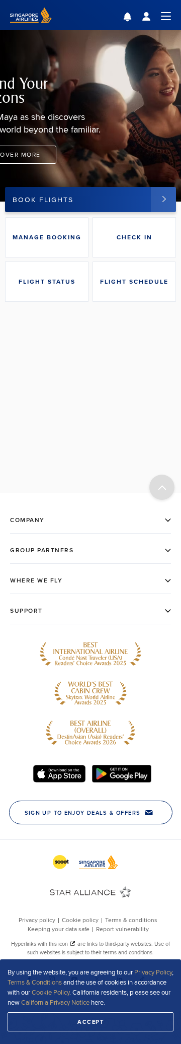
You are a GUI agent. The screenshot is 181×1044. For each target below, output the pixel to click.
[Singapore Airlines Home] (31, 27)
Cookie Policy (50, 992)
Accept (90, 1022)
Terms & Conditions (35, 982)
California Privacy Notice (55, 1002)
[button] (135, 18)
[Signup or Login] (156, 15)
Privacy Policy (153, 971)
